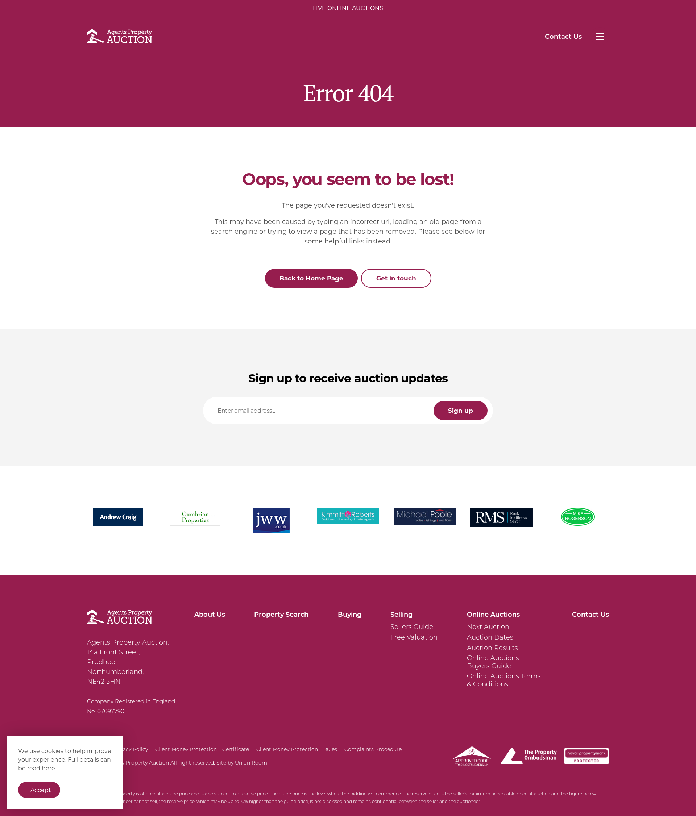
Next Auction (488, 627)
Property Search (281, 614)
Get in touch (396, 278)
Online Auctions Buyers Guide (493, 662)
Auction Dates (490, 637)
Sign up (460, 410)
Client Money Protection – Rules (296, 749)
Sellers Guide (411, 627)
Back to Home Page (311, 278)
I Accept (39, 790)
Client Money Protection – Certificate (202, 749)
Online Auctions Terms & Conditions (504, 680)
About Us (209, 614)
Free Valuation (414, 637)
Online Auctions (493, 614)
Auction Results (492, 648)
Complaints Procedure (373, 749)
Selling (401, 614)
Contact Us (563, 36)
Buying (349, 614)
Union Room (251, 762)
